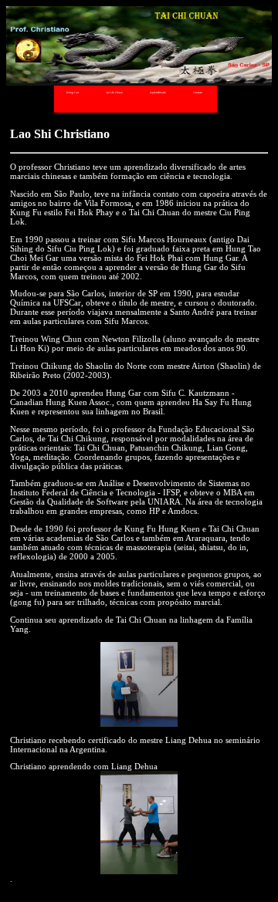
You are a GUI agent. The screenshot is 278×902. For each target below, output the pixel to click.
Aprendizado (158, 92)
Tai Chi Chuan (114, 92)
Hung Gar (72, 92)
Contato (197, 92)
